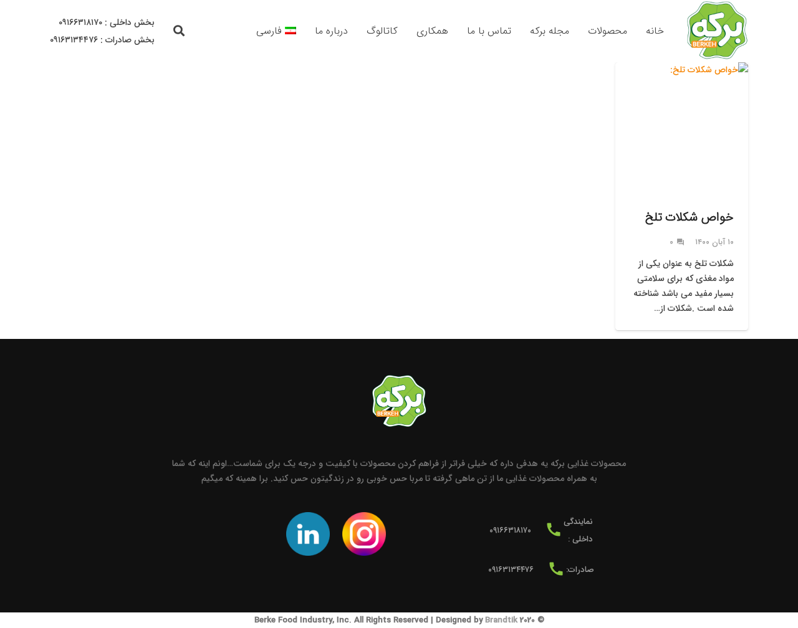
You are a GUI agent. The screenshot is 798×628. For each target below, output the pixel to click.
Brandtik (501, 620)
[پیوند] (717, 31)
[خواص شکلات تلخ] (681, 196)
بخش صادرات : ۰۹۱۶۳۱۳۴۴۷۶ (102, 40)
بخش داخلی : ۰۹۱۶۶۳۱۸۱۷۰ (107, 22)
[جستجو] (179, 31)
